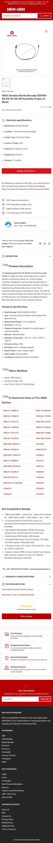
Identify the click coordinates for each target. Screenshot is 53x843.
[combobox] (26, 15)
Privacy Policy (7, 819)
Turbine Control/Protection (13, 791)
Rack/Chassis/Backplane (12, 784)
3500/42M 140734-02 (11, 466)
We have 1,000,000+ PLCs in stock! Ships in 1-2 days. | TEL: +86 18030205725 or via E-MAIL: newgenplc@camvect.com (26, 3)
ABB (3, 736)
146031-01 (40, 466)
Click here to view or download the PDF (18, 595)
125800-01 (40, 472)
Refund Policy (7, 823)
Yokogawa (6, 759)
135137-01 (40, 461)
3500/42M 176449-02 (44, 438)
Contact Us (6, 816)
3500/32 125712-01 (11, 433)
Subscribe (45, 699)
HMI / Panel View (9, 794)
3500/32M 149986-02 (44, 433)
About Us (5, 809)
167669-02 (40, 477)
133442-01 (7, 488)
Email (21, 226)
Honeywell (6, 752)
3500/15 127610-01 (11, 422)
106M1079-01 (41, 449)
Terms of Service (9, 829)
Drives (4, 777)
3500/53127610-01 (10, 477)
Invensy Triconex (9, 755)
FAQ (3, 813)
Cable (4, 774)
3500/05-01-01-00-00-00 (12, 483)
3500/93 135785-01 (43, 427)
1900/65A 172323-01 (44, 416)
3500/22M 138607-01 (11, 444)
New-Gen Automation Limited (29, 840)
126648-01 (40, 455)
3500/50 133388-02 (11, 416)
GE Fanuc (6, 749)
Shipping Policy (8, 826)
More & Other (7, 797)
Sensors (5, 787)
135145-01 (40, 444)
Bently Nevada (7, 91)
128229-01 (40, 483)
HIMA (4, 762)
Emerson (5, 745)
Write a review (26, 616)
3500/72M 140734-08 (44, 422)
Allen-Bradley (7, 739)
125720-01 (40, 494)
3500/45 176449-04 (11, 427)
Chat (16, 226)
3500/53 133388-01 (11, 472)
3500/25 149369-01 (11, 449)
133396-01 (40, 488)
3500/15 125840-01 (11, 410)
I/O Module (6, 781)
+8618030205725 (30, 226)
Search (46, 16)
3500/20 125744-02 (11, 438)
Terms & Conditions (37, 186)
